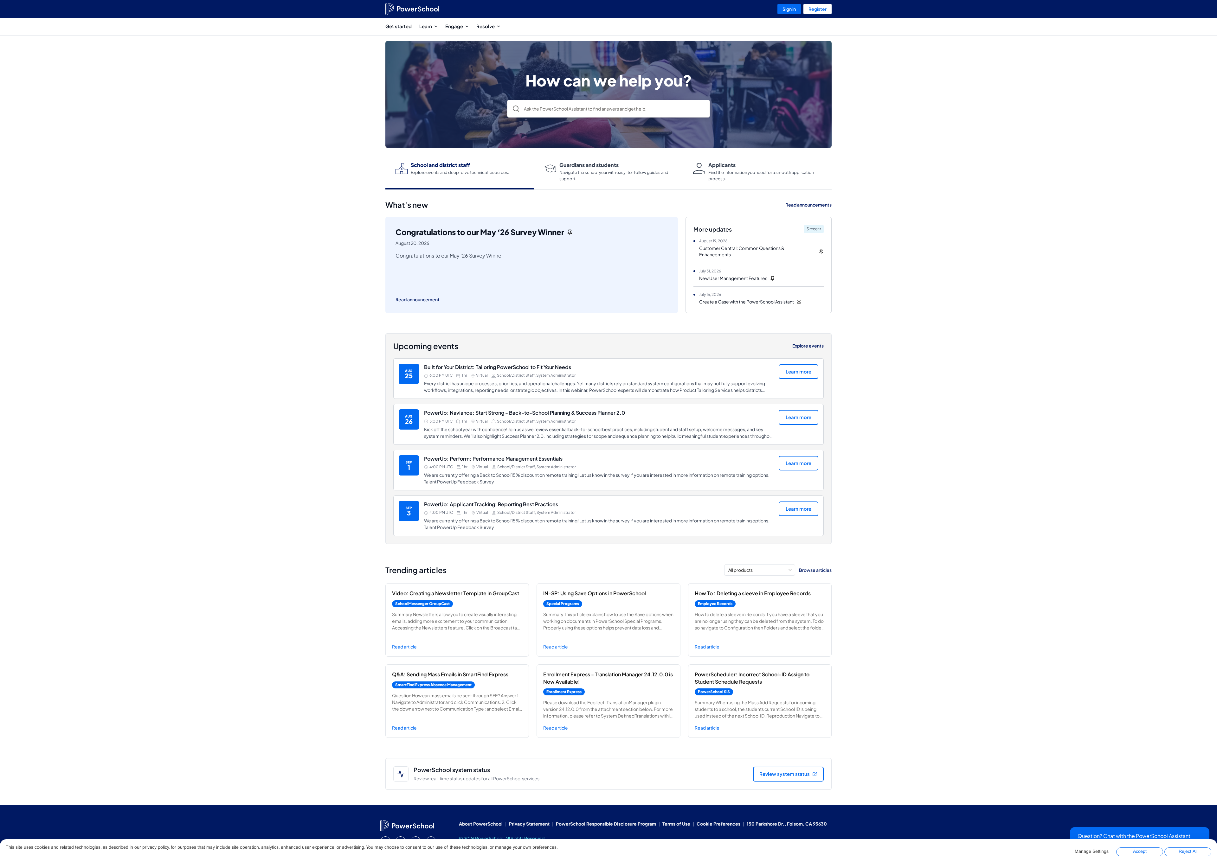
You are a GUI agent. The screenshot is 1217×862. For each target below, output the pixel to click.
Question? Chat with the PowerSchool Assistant (1134, 836)
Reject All (1188, 852)
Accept (1140, 852)
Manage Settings (1092, 852)
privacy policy (155, 848)
